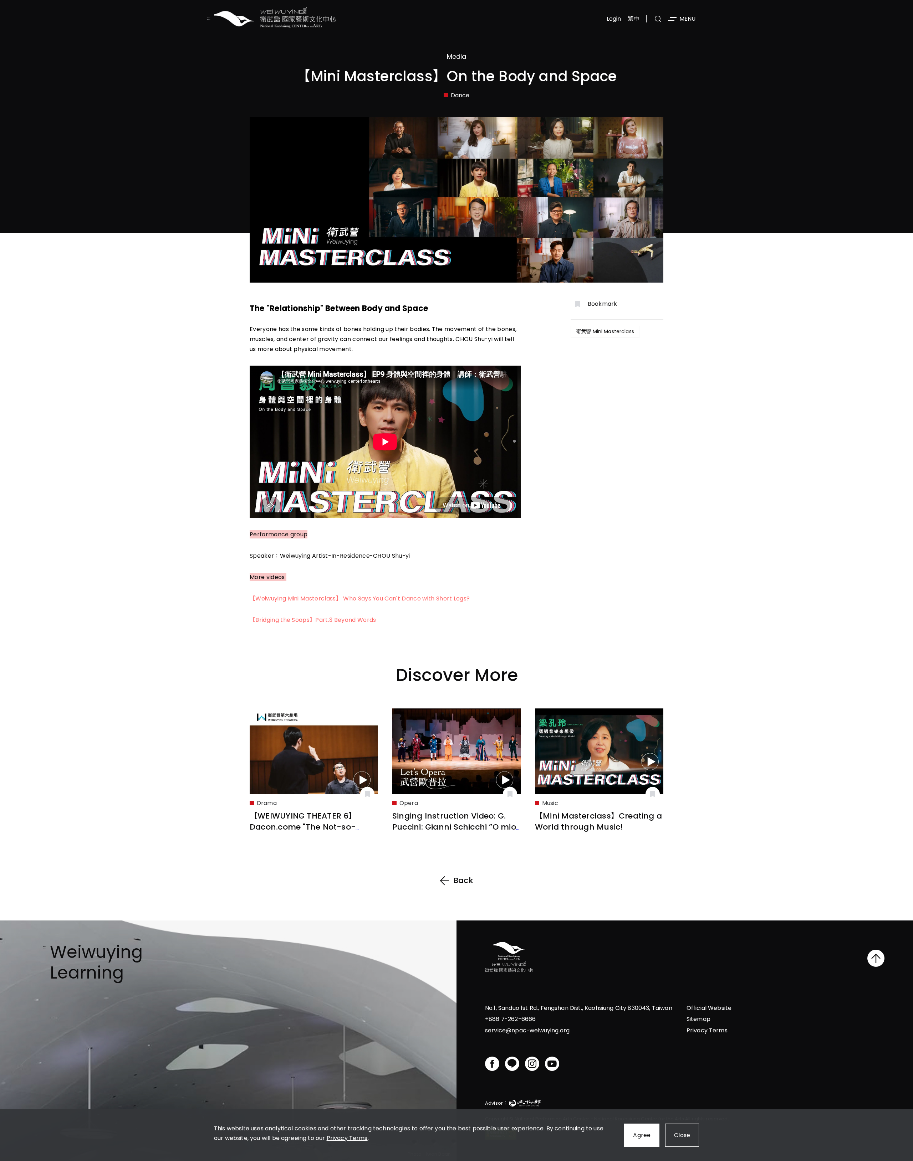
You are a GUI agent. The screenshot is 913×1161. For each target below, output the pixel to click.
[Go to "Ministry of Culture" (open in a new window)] (525, 1104)
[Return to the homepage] (509, 958)
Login (614, 19)
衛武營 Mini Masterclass (605, 331)
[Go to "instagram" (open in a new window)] (532, 1064)
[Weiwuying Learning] (275, 18)
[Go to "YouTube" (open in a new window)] (552, 1064)
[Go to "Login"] (367, 794)
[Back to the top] (875, 958)
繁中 (633, 19)
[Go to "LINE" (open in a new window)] (512, 1064)
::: (208, 18)
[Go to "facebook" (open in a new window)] (492, 1064)
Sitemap (698, 1019)
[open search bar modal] (658, 19)
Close (682, 1135)
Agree (642, 1135)
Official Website (709, 1008)
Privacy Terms (347, 1138)
